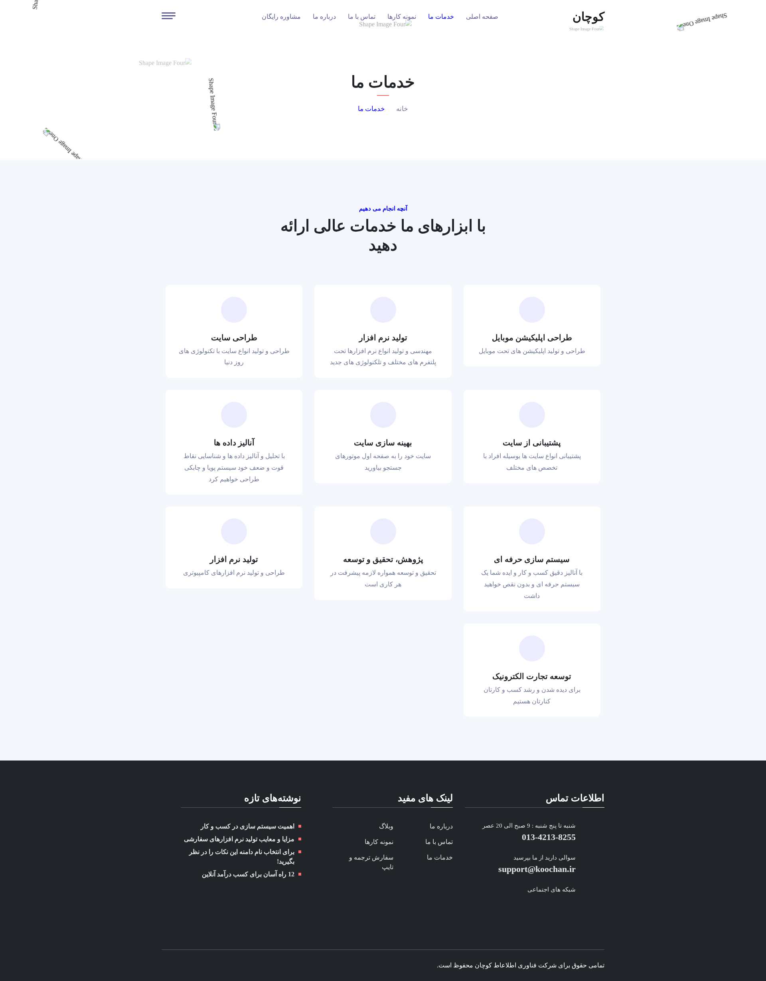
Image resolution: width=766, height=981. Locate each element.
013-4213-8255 (549, 837)
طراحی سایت (234, 337)
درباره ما (324, 16)
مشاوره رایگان (281, 16)
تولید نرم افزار (383, 337)
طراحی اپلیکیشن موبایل (532, 337)
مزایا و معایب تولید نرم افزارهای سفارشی (239, 839)
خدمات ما (441, 16)
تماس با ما (361, 16)
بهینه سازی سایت (383, 442)
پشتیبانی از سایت (532, 442)
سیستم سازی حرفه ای (532, 559)
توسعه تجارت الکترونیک (531, 676)
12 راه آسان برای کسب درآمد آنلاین (248, 874)
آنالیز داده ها (234, 442)
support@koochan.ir (537, 869)
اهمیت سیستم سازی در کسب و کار (247, 826)
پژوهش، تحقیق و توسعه (383, 559)
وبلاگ (386, 826)
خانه (402, 109)
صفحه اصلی (482, 16)
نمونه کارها (401, 16)
